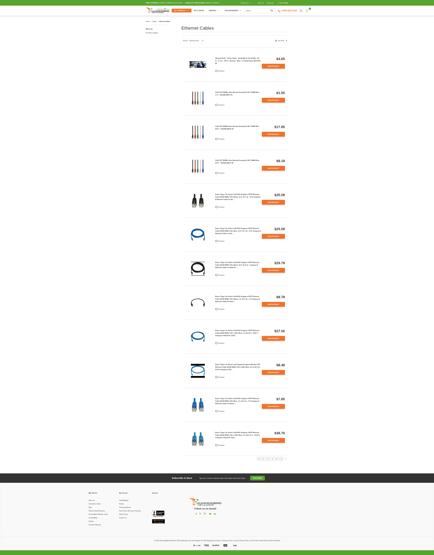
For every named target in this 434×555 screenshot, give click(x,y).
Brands (121, 504)
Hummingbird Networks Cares (98, 514)
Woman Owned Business (97, 511)
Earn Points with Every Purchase (130, 511)
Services (212, 10)
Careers (91, 521)
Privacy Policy (244, 540)
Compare (221, 71)
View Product (273, 66)
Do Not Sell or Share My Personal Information (265, 540)
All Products (179, 10)
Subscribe (257, 478)
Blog (90, 507)
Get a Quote (199, 10)
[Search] (272, 10)
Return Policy (123, 514)
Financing (270, 3)
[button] (158, 502)
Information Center (95, 504)
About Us (261, 3)
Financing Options (125, 507)
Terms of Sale (233, 540)
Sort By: (185, 40)
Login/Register (124, 500)
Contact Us (122, 518)
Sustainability (93, 518)
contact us (245, 3)
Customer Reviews (95, 525)
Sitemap (225, 540)
